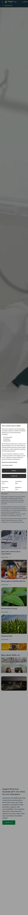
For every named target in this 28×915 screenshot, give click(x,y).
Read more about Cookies (9, 462)
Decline (14, 470)
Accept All (14, 476)
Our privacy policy (7, 465)
